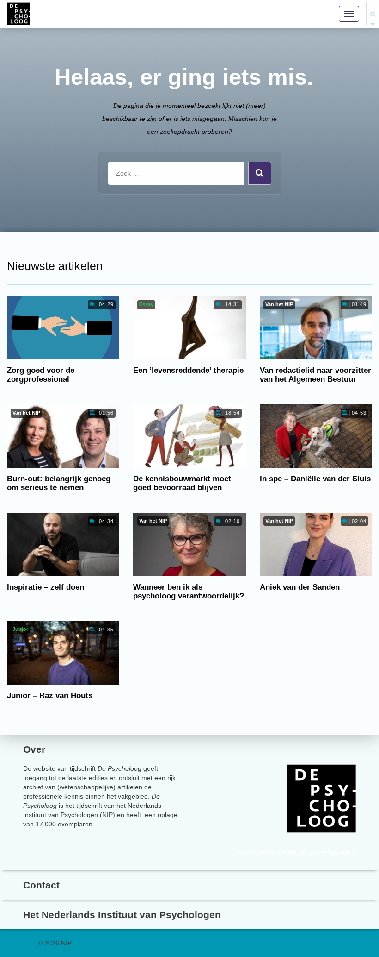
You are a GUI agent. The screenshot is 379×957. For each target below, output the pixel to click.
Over (34, 749)
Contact (41, 885)
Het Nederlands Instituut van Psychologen (122, 914)
